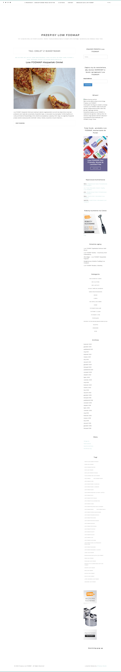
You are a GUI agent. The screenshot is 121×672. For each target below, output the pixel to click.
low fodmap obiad (89, 509)
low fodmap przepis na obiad (92, 520)
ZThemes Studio (102, 666)
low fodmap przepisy (90, 523)
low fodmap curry (89, 481)
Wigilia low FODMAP (89, 576)
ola (84, 188)
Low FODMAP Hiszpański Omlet (44, 62)
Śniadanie (95, 328)
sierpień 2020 (87, 374)
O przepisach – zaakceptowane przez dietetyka (40, 2)
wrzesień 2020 (88, 372)
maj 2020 (86, 382)
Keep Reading (20, 123)
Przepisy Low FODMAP (60, 35)
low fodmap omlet (101, 509)
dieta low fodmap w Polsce (91, 472)
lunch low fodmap (89, 552)
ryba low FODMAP (89, 570)
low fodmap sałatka (89, 534)
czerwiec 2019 (88, 410)
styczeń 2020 (87, 392)
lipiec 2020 (87, 377)
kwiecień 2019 (87, 415)
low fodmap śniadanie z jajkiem (93, 549)
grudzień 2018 (87, 425)
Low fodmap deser (89, 489)
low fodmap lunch (89, 503)
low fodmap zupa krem (90, 540)
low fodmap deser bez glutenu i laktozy (95, 492)
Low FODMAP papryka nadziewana (93, 512)
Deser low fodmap (89, 464)
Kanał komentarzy (88, 446)
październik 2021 (88, 349)
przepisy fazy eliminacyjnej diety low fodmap (94, 564)
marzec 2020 (87, 387)
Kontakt (70, 2)
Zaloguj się (86, 441)
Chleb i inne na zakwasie (95, 288)
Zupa (95, 331)
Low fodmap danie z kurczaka (92, 484)
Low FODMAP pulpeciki (90, 529)
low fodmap (88, 478)
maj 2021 (86, 351)
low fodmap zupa (89, 537)
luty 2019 (86, 420)
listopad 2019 (87, 397)
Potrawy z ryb (95, 314)
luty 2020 (86, 390)
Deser (95, 295)
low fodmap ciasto (98, 478)
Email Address (88, 78)
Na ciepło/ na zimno (56, 57)
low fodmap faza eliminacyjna (92, 500)
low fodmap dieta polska (91, 498)
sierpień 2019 (87, 405)
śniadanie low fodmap (90, 581)
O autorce (61, 2)
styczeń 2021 (87, 362)
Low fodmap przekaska (90, 517)
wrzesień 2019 (88, 402)
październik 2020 (88, 369)
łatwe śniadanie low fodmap (92, 579)
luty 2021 (86, 359)
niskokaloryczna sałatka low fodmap (94, 555)
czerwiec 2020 (88, 380)
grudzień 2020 (88, 364)
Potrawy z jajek (96, 311)
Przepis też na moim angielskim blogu (50, 59)
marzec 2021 (87, 357)
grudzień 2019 (87, 395)
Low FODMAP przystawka (91, 526)
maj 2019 (86, 413)
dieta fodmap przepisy (90, 467)
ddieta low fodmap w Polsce (92, 461)
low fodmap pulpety (89, 531)
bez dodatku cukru (95, 278)
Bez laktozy (27, 57)
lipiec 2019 (87, 408)
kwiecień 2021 (87, 354)
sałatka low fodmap (89, 573)
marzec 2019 (87, 418)
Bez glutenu (19, 57)
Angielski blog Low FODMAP (85, 2)
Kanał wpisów (87, 443)
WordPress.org (87, 448)
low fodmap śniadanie (90, 547)
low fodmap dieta (89, 495)
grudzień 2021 (87, 346)
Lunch (48, 57)
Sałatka (95, 324)
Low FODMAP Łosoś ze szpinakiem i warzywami (93, 543)
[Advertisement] (60, 17)
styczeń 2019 (87, 423)
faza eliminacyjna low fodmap (92, 475)
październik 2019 (88, 400)
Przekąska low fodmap (90, 561)
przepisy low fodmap (90, 567)
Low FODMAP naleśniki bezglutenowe (94, 506)
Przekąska (34, 59)
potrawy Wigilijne (95, 308)
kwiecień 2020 (88, 385)
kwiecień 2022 (88, 344)
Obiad (65, 57)
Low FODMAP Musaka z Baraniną (93, 265)
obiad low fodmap (89, 558)
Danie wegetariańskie (38, 57)
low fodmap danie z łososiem (92, 486)
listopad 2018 (87, 428)
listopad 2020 (87, 367)
